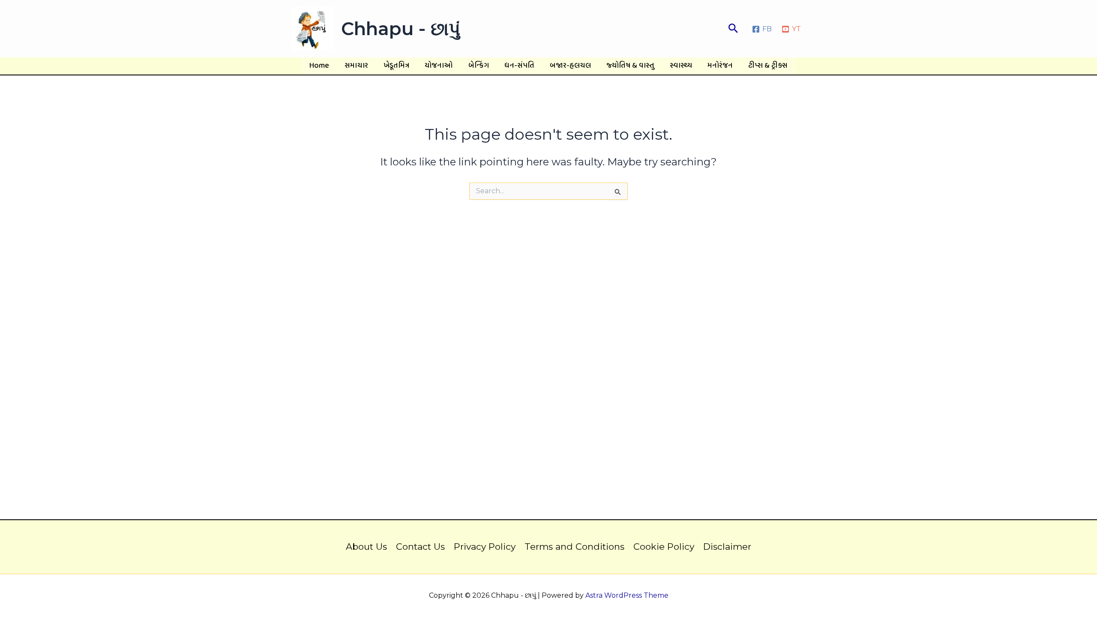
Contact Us (420, 546)
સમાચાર (356, 66)
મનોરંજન (720, 66)
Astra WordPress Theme (626, 595)
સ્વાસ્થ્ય (681, 66)
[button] (733, 28)
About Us (366, 546)
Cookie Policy (663, 546)
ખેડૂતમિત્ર (396, 66)
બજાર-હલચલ (570, 66)
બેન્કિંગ (478, 66)
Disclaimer (727, 546)
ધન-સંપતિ (519, 66)
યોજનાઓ (439, 66)
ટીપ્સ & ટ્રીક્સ (768, 66)
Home (319, 66)
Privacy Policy (485, 546)
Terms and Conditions (574, 546)
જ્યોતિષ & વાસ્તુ (630, 66)
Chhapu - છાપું (400, 29)
